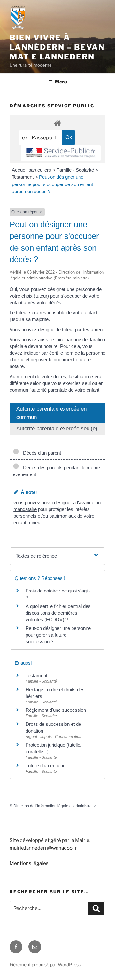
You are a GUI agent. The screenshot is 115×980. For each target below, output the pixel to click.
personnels (24, 516)
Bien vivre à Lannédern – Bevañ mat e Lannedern (57, 47)
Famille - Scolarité (76, 170)
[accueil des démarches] (57, 123)
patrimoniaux (62, 516)
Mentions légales (29, 863)
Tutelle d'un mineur (45, 765)
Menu (61, 81)
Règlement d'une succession (56, 710)
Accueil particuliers (32, 170)
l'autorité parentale (48, 390)
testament (93, 329)
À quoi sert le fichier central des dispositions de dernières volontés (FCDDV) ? (58, 612)
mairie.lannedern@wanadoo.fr (43, 848)
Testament (23, 177)
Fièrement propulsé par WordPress (45, 964)
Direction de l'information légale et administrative (55, 806)
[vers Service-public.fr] (61, 153)
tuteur (41, 296)
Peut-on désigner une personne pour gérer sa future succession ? (58, 634)
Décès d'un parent (40, 453)
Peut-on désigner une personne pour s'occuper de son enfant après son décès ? (52, 184)
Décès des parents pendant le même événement (56, 471)
